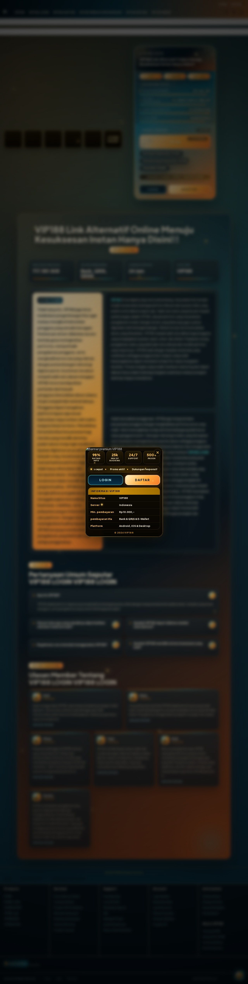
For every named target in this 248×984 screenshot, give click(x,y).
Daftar (142, 480)
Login (105, 480)
